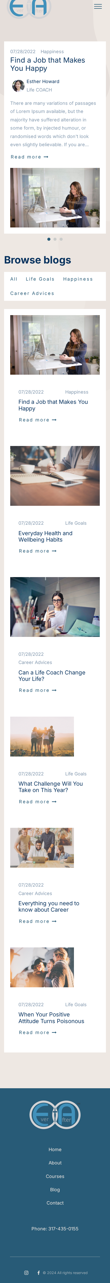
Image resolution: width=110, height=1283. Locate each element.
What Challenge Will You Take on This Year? (50, 786)
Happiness (78, 279)
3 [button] (61, 239)
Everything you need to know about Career (48, 906)
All (14, 279)
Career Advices (32, 293)
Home (55, 1149)
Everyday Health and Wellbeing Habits (45, 536)
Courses (55, 1176)
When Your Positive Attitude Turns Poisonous (51, 1017)
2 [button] (55, 239)
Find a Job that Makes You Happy (47, 64)
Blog (55, 1189)
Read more (30, 156)
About (55, 1162)
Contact (55, 1203)
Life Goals (40, 279)
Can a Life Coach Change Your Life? (51, 675)
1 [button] (48, 239)
